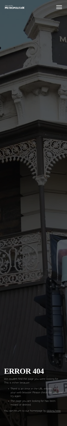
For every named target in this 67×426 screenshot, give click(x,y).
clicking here (54, 410)
